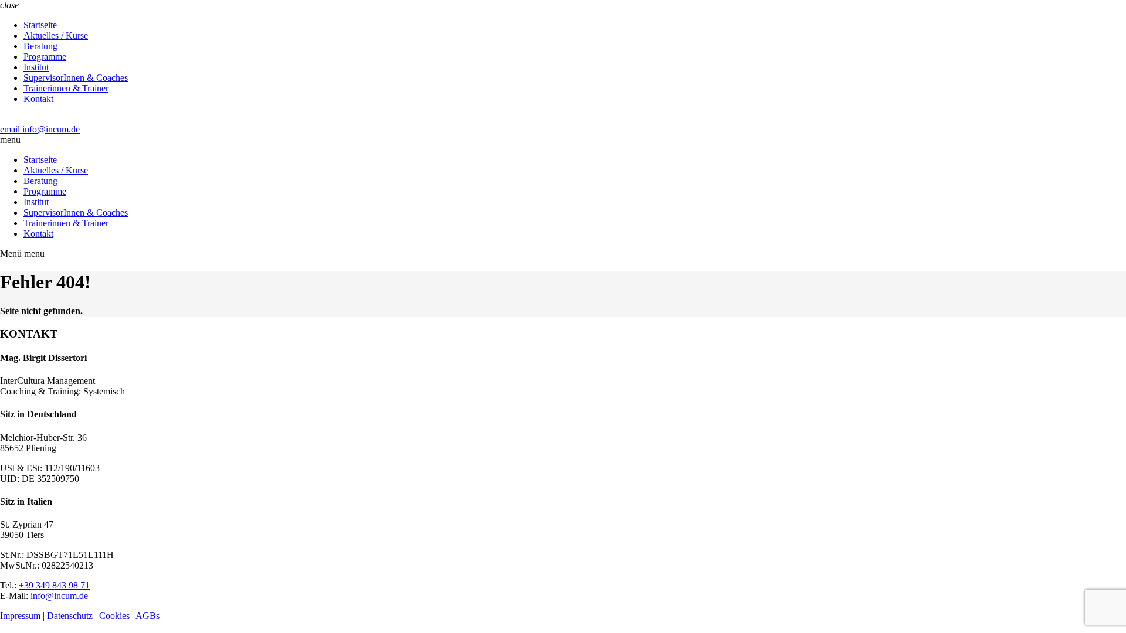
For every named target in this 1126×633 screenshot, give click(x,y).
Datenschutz (70, 616)
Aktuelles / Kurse (55, 35)
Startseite (40, 25)
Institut (36, 67)
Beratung (40, 46)
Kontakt (38, 99)
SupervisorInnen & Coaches (75, 78)
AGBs (147, 616)
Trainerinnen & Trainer (65, 88)
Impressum (20, 616)
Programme (44, 57)
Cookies (114, 616)
